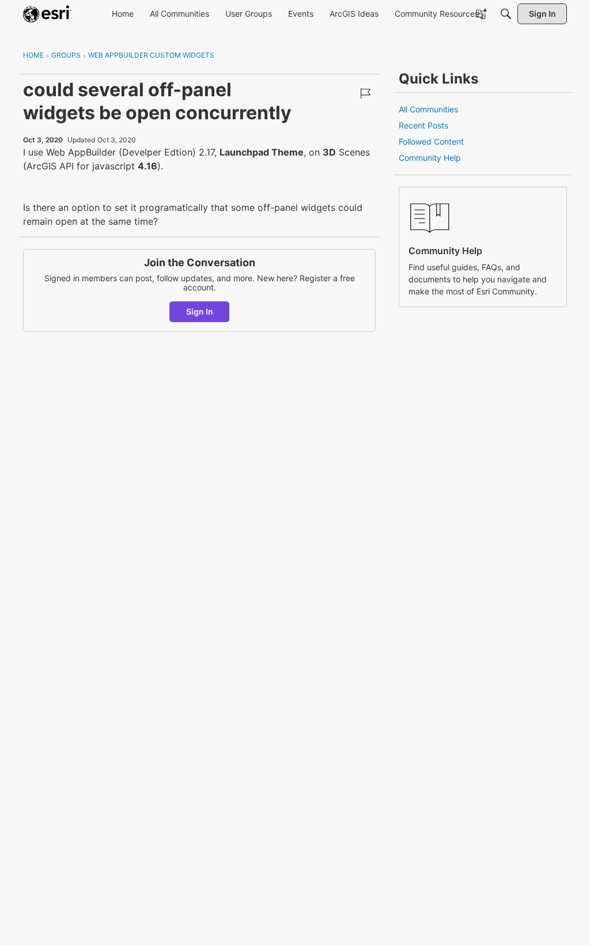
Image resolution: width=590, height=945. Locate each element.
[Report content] (365, 93)
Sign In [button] (199, 311)
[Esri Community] (47, 13)
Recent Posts (423, 125)
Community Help (430, 157)
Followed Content (431, 141)
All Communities (428, 109)
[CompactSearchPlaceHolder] (506, 13)
